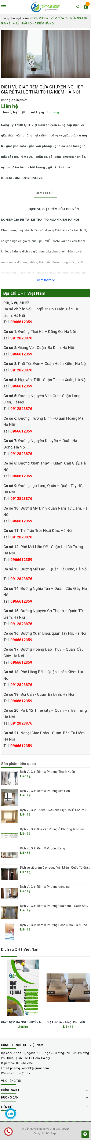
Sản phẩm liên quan (18, 763)
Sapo (54, 1133)
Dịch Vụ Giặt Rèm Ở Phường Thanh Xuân (47, 771)
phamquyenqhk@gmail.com (29, 1068)
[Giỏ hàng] (86, 7)
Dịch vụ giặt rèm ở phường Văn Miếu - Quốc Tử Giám (55, 867)
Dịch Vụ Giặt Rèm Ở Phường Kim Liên (45, 791)
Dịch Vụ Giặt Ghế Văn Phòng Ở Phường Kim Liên (52, 829)
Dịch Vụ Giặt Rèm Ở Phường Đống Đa (45, 886)
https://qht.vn (23, 1073)
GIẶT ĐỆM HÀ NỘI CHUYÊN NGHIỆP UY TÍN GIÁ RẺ (36, 1022)
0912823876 (21, 338)
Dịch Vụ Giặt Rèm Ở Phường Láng (42, 848)
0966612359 (21, 322)
